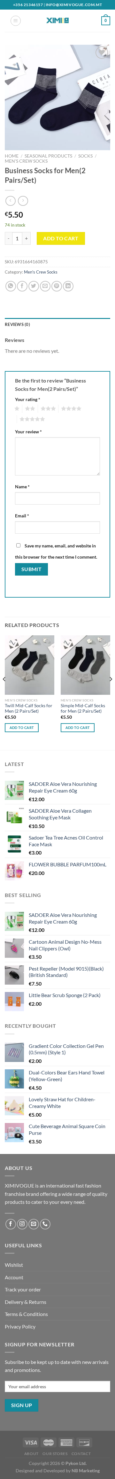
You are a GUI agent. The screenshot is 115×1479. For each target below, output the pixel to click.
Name (22, 486)
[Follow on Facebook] (10, 1224)
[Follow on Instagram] (22, 1224)
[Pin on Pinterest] (56, 286)
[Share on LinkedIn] (68, 286)
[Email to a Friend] (45, 286)
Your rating (27, 399)
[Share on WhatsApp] (10, 286)
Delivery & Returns (25, 1302)
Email (22, 515)
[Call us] (45, 1224)
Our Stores (54, 1453)
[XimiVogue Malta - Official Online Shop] (57, 21)
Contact (81, 1453)
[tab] (57, 324)
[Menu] (16, 21)
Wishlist (14, 1265)
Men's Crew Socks (26, 161)
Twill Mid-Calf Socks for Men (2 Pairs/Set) (28, 708)
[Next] (110, 692)
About (31, 1453)
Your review (28, 431)
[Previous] (4, 692)
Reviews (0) (17, 324)
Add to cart (60, 238)
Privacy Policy (20, 1326)
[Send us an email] (33, 1224)
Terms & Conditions (26, 1314)
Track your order (23, 1289)
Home (12, 156)
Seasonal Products (48, 156)
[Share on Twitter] (33, 286)
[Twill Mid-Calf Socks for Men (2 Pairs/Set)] (29, 665)
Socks (85, 156)
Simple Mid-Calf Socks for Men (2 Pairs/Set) (83, 708)
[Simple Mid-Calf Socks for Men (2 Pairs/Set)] (85, 665)
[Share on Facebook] (22, 286)
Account (14, 1277)
